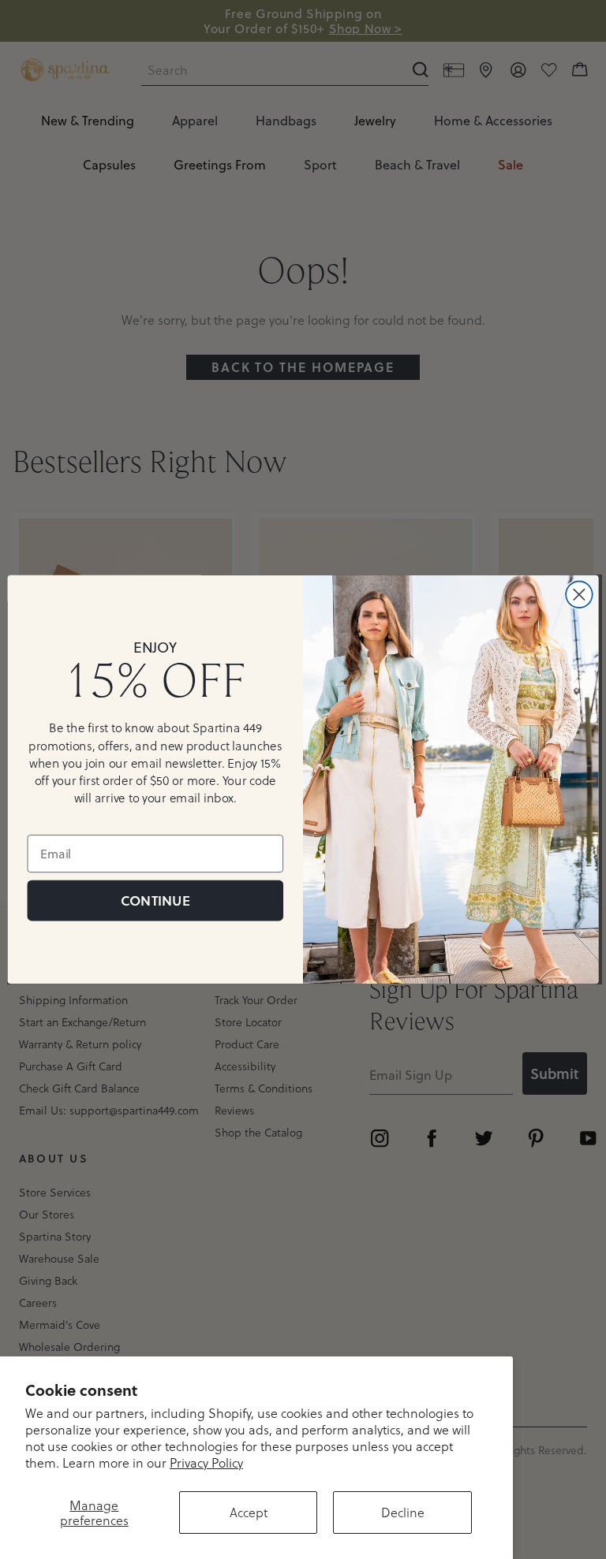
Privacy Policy (206, 1462)
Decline (403, 1512)
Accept (248, 1512)
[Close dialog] (579, 594)
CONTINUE (155, 900)
